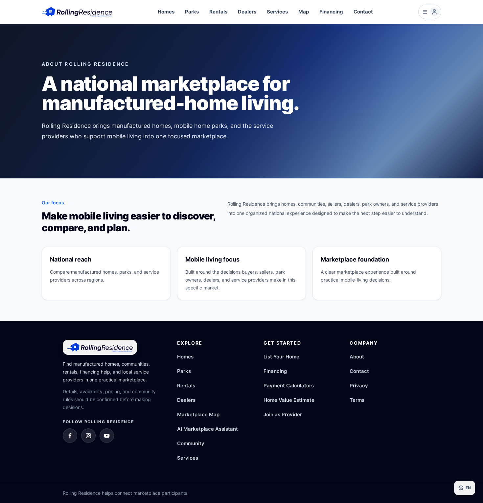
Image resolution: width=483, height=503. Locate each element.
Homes (166, 12)
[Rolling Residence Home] (77, 12)
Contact (363, 12)
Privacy (359, 385)
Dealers (247, 12)
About (357, 357)
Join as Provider (283, 414)
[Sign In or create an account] (429, 12)
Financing (331, 12)
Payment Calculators (289, 385)
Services (277, 12)
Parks (192, 12)
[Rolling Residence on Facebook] (70, 435)
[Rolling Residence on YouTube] (107, 435)
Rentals (218, 12)
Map (303, 12)
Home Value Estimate (289, 400)
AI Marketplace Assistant (207, 429)
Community (190, 443)
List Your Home (281, 357)
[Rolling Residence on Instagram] (88, 435)
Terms (357, 400)
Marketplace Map (198, 414)
